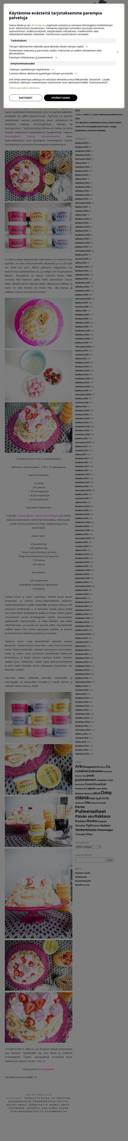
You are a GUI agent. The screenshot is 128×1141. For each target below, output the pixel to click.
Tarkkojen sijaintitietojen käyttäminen (29, 69)
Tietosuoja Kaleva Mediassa (24, 88)
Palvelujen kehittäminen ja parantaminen (31, 57)
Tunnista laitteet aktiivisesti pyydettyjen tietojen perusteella (41, 73)
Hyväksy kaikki (61, 97)
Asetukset (25, 97)
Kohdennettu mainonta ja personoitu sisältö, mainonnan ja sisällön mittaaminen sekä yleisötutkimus (55, 52)
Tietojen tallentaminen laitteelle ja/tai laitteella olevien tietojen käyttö (46, 46)
